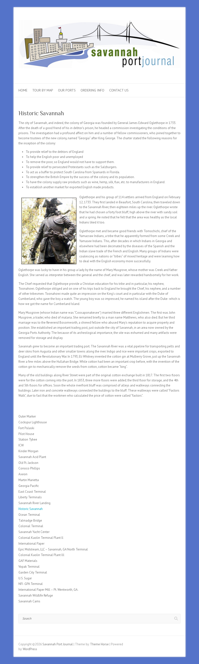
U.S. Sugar (25, 578)
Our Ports (67, 90)
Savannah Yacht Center (34, 532)
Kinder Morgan (28, 451)
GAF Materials (27, 561)
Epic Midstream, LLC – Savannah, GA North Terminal (53, 549)
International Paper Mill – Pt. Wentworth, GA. (48, 590)
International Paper (31, 543)
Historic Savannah (30, 509)
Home (22, 90)
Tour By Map (42, 90)
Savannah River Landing (34, 503)
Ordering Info (92, 90)
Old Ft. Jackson (28, 463)
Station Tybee (27, 439)
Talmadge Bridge (30, 520)
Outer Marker (27, 416)
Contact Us (119, 90)
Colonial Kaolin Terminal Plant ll (40, 538)
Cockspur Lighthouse (32, 422)
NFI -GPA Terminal (30, 584)
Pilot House (26, 434)
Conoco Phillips (29, 468)
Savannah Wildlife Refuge (35, 595)
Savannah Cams (29, 601)
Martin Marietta (28, 480)
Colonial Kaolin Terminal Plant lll (41, 555)
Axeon (22, 474)
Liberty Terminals (30, 497)
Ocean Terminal (29, 515)
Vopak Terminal (29, 567)
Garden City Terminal (32, 572)
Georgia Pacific (28, 486)
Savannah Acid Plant (32, 457)
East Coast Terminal (32, 492)
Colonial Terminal (30, 526)
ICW (21, 445)
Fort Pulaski (26, 428)
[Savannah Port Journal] (99, 45)
